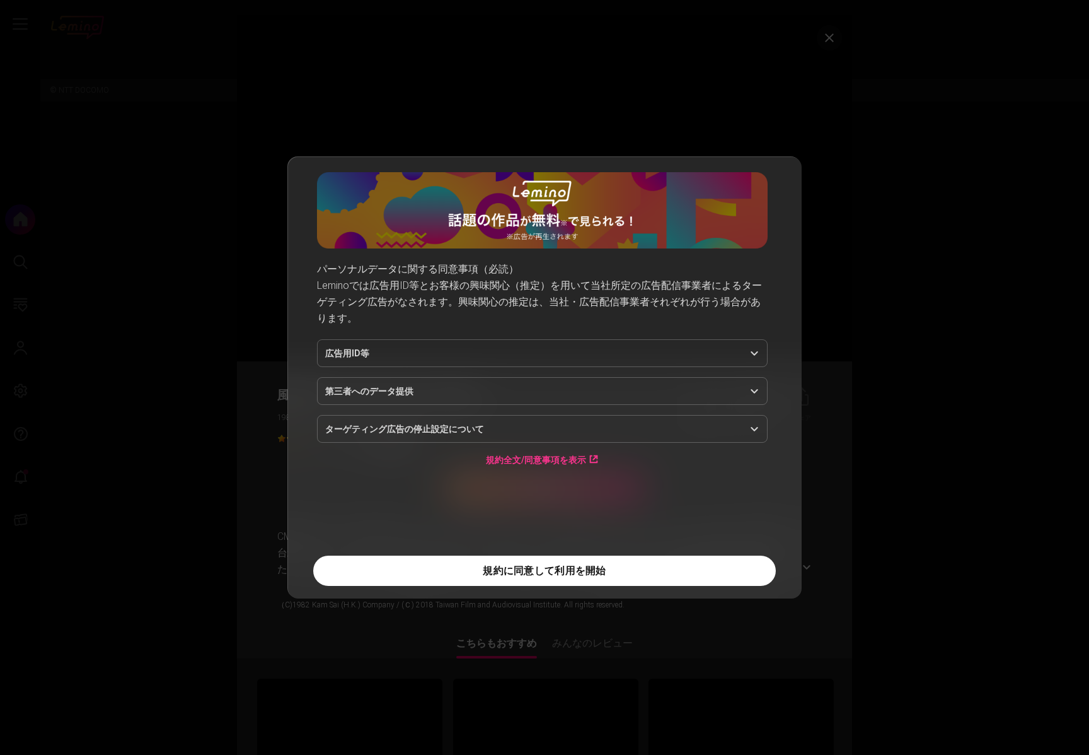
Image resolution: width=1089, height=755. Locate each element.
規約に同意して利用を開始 (544, 570)
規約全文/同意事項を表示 (536, 459)
